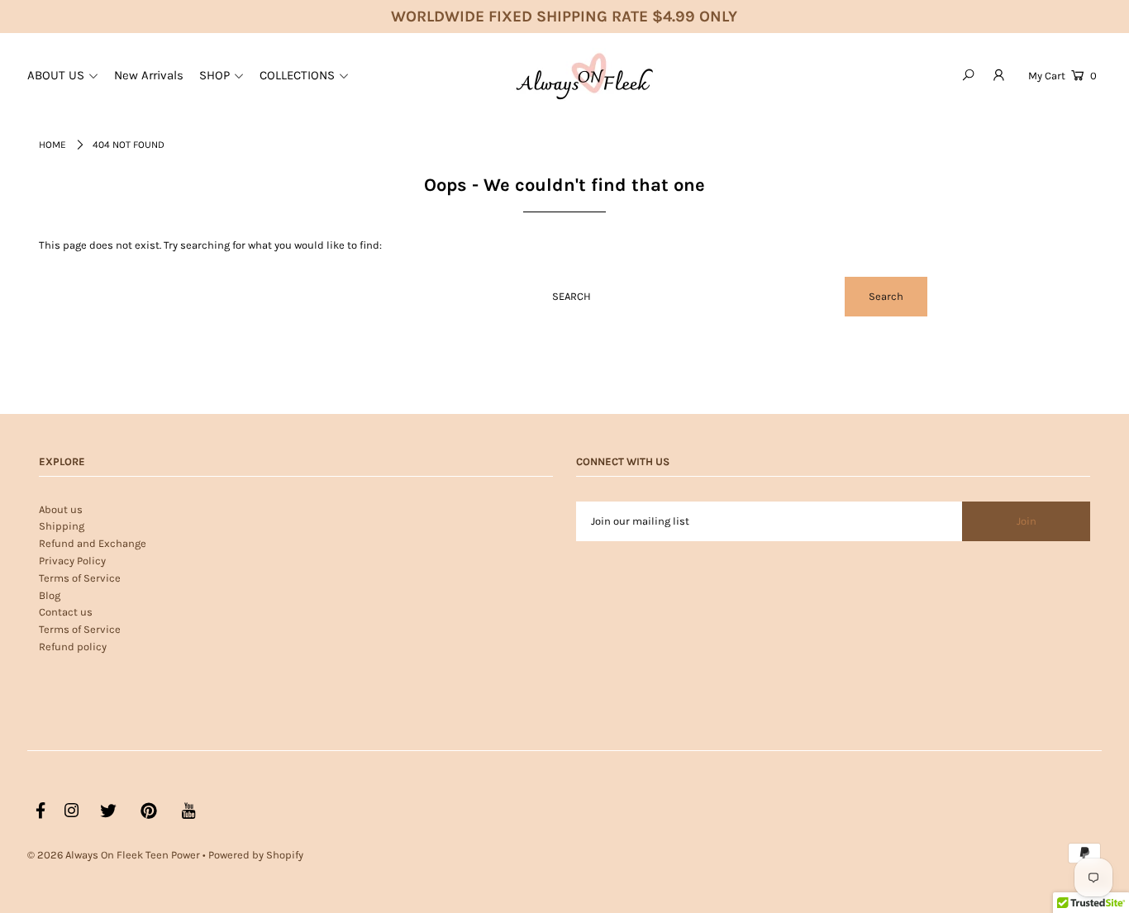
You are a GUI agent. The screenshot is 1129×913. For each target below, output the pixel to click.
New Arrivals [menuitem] (148, 75)
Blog (49, 595)
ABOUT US (55, 75)
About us (61, 509)
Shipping (61, 526)
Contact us (66, 612)
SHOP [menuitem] (214, 75)
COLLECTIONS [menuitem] (297, 75)
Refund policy (73, 646)
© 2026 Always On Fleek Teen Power (113, 855)
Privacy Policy (72, 560)
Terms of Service (80, 578)
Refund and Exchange (92, 543)
